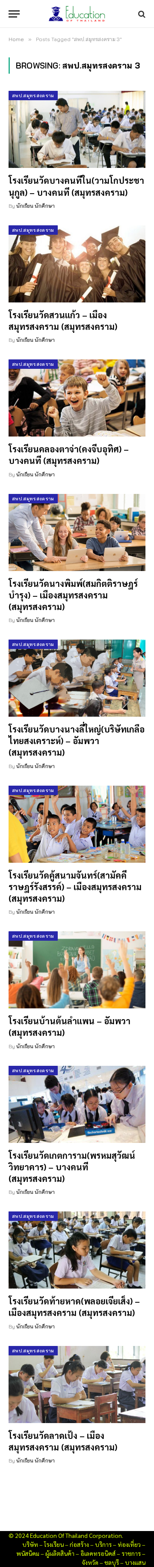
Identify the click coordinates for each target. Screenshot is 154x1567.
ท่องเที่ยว (129, 1544)
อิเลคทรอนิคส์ (98, 1553)
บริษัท (30, 1544)
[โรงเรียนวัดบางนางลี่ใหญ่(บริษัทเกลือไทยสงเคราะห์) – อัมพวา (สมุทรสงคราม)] (77, 678)
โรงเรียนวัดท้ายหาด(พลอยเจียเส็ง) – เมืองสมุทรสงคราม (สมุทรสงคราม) (74, 1306)
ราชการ (131, 1553)
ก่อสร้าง (79, 1544)
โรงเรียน (54, 1544)
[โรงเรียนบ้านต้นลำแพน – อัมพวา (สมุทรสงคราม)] (77, 969)
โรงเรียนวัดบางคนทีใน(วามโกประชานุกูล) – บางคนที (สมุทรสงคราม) (76, 186)
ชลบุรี (111, 1562)
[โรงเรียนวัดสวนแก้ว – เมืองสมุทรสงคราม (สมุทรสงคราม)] (77, 263)
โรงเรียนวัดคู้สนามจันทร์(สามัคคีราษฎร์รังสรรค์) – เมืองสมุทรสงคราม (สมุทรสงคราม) (75, 887)
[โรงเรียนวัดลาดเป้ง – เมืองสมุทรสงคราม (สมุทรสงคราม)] (77, 1384)
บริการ (103, 1544)
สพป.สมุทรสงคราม (33, 96)
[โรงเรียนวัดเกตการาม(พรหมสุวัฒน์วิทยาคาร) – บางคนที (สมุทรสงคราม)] (77, 1104)
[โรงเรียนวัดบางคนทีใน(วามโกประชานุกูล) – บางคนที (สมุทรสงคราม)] (77, 129)
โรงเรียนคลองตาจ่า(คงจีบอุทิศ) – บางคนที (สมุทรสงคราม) (69, 454)
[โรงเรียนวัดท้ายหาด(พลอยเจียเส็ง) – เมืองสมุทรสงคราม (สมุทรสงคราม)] (77, 1250)
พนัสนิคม (27, 1553)
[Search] (140, 14)
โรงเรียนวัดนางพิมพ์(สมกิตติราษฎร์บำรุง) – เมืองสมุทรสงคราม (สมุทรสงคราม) (73, 595)
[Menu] (14, 14)
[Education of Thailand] (77, 14)
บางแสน (135, 1562)
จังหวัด (90, 1562)
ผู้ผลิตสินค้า (59, 1553)
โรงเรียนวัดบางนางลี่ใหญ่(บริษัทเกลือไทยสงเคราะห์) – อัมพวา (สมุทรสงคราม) (77, 741)
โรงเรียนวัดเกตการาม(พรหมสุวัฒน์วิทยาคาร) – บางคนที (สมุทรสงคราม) (72, 1167)
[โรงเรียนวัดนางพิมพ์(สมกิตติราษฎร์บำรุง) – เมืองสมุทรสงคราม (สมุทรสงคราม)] (77, 532)
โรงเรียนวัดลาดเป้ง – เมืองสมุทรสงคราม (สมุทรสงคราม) (63, 1441)
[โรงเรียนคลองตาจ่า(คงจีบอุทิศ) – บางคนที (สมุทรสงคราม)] (77, 398)
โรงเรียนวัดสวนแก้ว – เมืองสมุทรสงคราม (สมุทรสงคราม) (63, 320)
